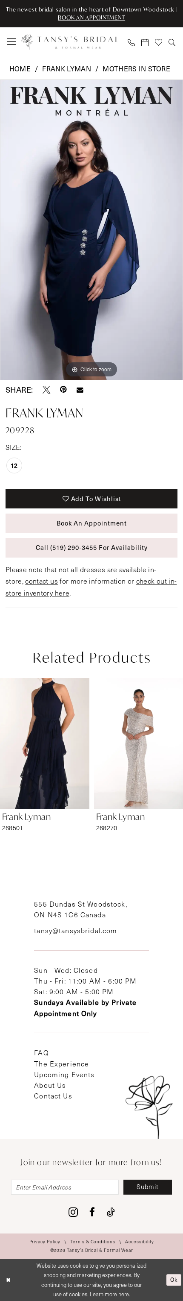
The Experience (61, 1063)
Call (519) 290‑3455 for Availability (92, 547)
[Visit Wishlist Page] (159, 42)
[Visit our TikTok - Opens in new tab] (111, 1212)
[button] (12, 42)
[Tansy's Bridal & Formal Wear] (69, 42)
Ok (173, 1279)
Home (20, 68)
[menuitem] (12, 42)
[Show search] (172, 42)
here (123, 1294)
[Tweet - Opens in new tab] (46, 390)
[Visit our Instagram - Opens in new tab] (73, 1212)
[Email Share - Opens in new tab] (80, 390)
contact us (41, 580)
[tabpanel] (91, 230)
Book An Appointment (92, 523)
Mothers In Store (136, 68)
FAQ (41, 1052)
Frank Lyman (66, 68)
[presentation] (44, 743)
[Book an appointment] (145, 42)
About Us (50, 1085)
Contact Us (53, 1095)
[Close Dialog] (8, 1280)
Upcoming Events (64, 1074)
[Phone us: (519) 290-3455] (131, 42)
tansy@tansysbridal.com (75, 930)
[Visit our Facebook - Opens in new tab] (92, 1212)
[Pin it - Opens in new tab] (63, 390)
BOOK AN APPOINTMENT (91, 17)
